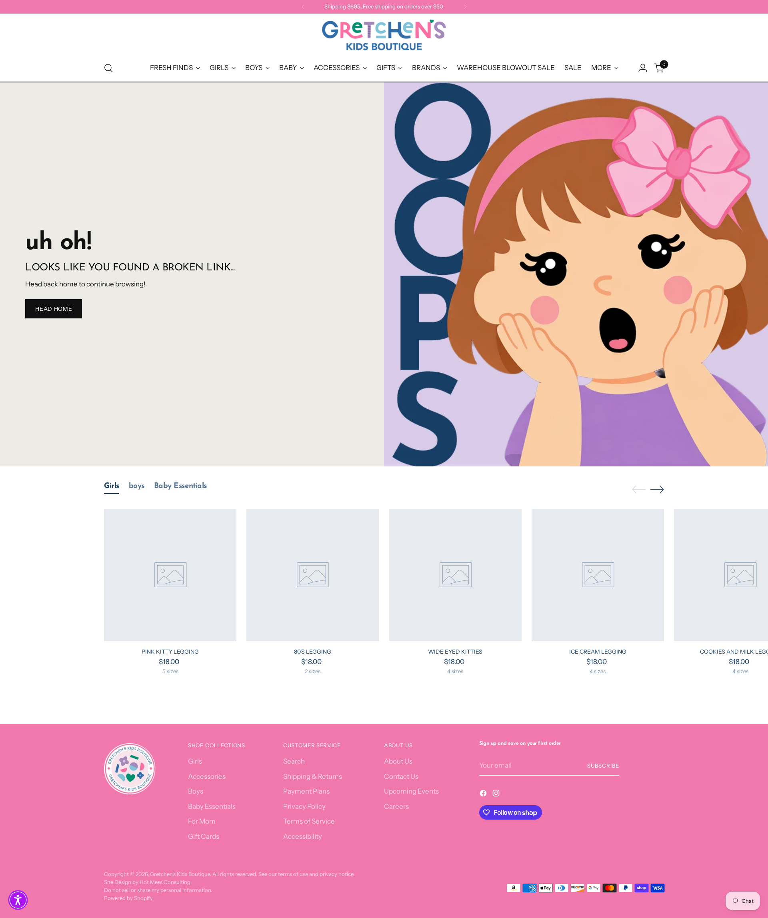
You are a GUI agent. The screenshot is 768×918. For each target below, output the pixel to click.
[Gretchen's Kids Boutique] (384, 36)
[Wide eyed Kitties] (455, 575)
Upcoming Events (411, 791)
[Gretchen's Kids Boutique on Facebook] (484, 794)
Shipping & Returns (312, 776)
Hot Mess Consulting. (166, 882)
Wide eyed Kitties (455, 651)
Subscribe (603, 765)
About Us (398, 761)
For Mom (202, 821)
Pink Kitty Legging (170, 651)
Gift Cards (203, 836)
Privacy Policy (304, 806)
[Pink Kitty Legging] (170, 575)
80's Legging (312, 651)
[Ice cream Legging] (598, 575)
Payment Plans (306, 791)
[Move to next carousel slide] (657, 489)
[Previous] (303, 7)
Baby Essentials (212, 806)
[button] (18, 900)
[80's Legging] (312, 575)
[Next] (465, 7)
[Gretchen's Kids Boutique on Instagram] (497, 794)
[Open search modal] (108, 68)
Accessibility (302, 836)
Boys (195, 791)
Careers (396, 806)
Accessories (207, 776)
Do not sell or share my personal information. (158, 890)
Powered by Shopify (128, 898)
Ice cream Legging (597, 651)
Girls (195, 761)
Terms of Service (309, 821)
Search (294, 761)
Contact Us (401, 776)
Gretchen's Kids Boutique (180, 874)
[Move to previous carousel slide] (639, 489)
